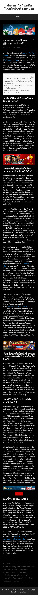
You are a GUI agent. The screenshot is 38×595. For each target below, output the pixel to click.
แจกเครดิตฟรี (23, 569)
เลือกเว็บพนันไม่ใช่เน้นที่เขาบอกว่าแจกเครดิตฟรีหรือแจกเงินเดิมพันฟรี (19, 87)
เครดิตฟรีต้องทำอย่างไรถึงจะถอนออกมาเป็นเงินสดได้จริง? (18, 82)
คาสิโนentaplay (10, 567)
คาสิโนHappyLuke (18, 539)
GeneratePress (22, 592)
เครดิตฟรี (8, 564)
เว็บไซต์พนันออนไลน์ (11, 60)
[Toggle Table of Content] (31, 76)
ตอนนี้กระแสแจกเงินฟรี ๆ (12, 93)
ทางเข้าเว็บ (19, 494)
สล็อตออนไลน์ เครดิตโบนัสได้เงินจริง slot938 (19, 7)
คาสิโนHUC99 (19, 537)
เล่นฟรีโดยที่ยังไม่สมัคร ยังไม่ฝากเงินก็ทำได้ (18, 90)
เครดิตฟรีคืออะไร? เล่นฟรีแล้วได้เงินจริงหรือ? (18, 79)
